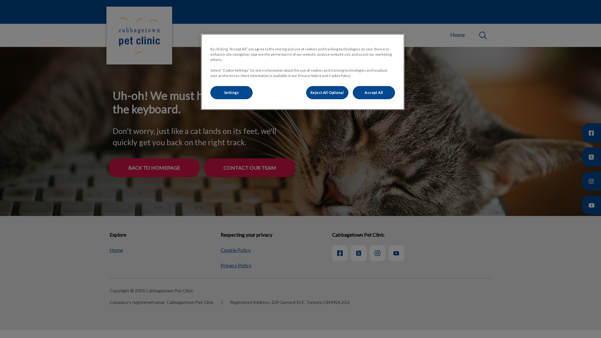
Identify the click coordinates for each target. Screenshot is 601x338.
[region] (302, 72)
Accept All (374, 92)
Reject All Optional (327, 92)
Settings (231, 92)
